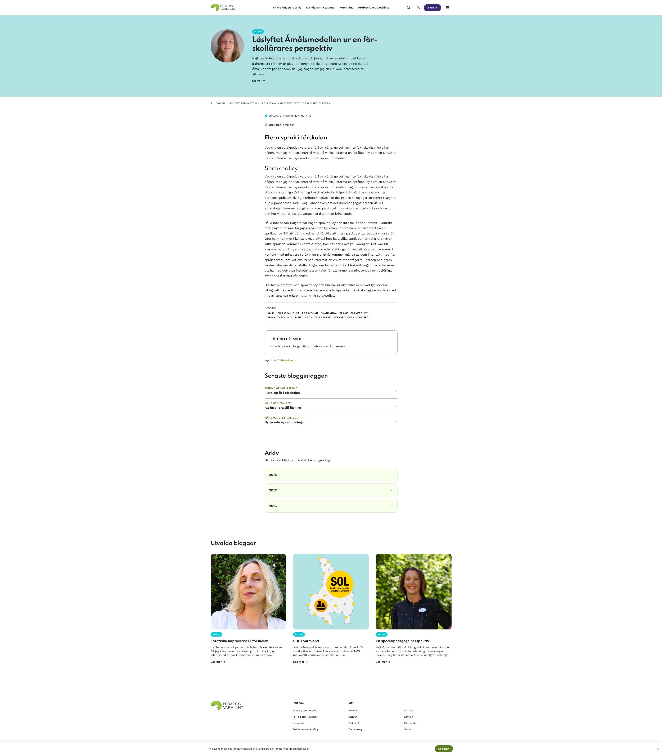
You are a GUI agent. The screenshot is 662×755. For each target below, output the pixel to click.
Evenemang (355, 729)
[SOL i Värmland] (331, 591)
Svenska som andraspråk (313, 318)
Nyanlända (329, 313)
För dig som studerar (320, 7)
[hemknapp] (212, 103)
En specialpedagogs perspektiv (402, 641)
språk (344, 313)
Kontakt (408, 716)
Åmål (271, 313)
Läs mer (216, 661)
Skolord (432, 7)
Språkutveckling (279, 318)
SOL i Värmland (306, 641)
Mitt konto (410, 723)
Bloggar (221, 103)
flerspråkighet (288, 313)
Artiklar (352, 710)
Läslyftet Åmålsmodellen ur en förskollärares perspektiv (264, 103)
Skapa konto (287, 360)
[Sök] (408, 7)
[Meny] (447, 7)
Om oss (408, 710)
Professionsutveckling (373, 7)
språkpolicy (359, 313)
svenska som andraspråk (352, 318)
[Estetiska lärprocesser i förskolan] (248, 591)
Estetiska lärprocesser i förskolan (239, 641)
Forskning (346, 7)
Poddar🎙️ (354, 723)
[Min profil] (418, 7)
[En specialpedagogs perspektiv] (413, 591)
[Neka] (657, 748)
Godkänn (443, 748)
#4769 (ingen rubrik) (287, 7)
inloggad (296, 346)
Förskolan (310, 313)
